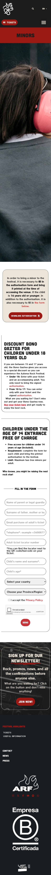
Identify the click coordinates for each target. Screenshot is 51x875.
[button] (43, 22)
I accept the (27, 600)
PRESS (6, 760)
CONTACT (7, 750)
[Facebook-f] (23, 795)
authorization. (25, 395)
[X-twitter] (18, 795)
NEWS (6, 755)
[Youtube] (28, 795)
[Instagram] (13, 795)
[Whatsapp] (38, 795)
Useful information (14, 736)
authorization (16, 385)
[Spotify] (33, 795)
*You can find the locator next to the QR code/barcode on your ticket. (26, 550)
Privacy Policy (34, 600)
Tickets (7, 732)
